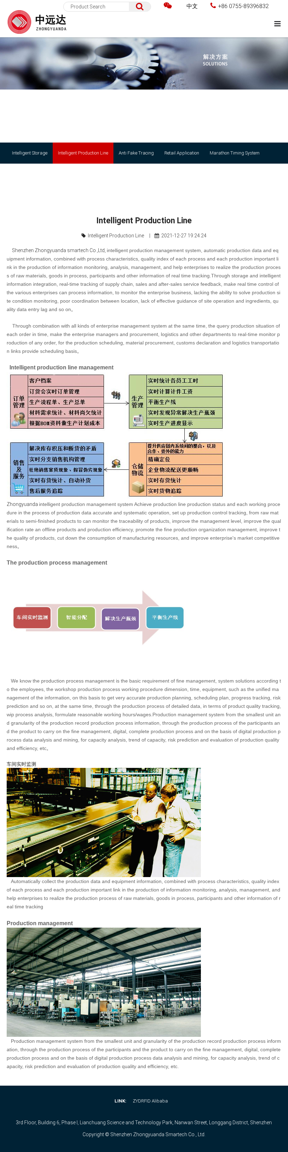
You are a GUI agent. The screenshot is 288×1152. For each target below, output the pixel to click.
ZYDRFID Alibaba (150, 1101)
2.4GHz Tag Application (35, 174)
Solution (218, 195)
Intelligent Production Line (83, 153)
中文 (192, 6)
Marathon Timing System (235, 153)
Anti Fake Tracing (136, 153)
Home (200, 195)
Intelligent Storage (29, 153)
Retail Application (181, 153)
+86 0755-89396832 (243, 6)
